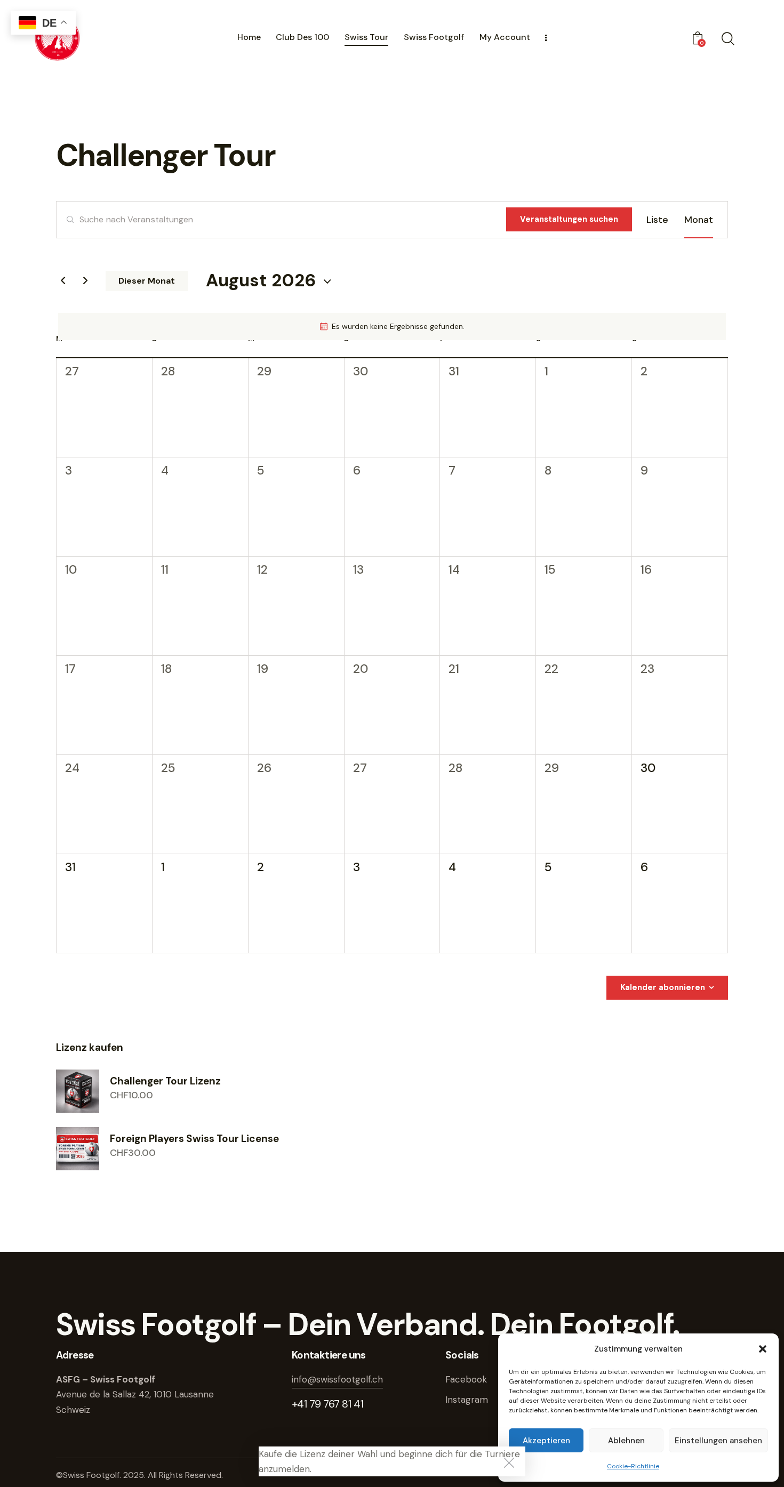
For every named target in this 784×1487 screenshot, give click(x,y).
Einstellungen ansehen (718, 1440)
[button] (762, 1349)
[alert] (392, 326)
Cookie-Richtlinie (633, 1466)
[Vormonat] (63, 281)
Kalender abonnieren (662, 987)
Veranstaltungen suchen (569, 219)
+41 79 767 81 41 (328, 1404)
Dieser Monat (146, 280)
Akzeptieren (546, 1440)
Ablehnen (626, 1440)
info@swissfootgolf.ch (337, 1379)
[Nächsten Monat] (85, 281)
